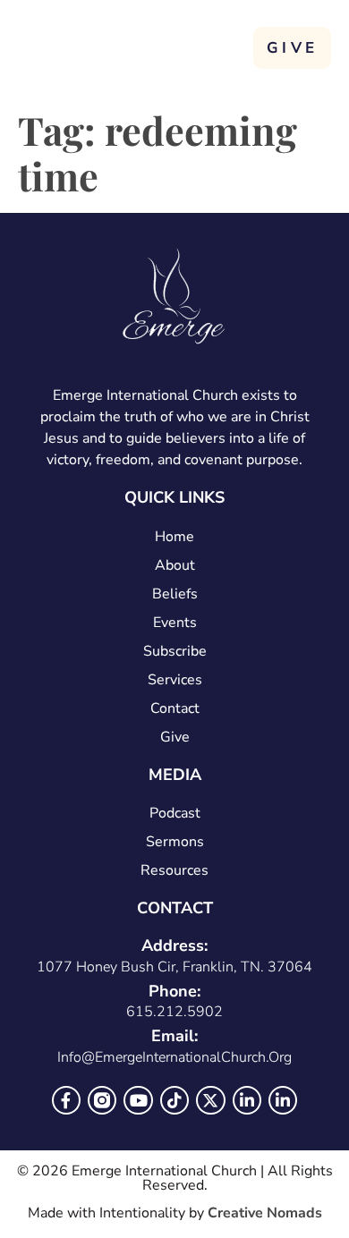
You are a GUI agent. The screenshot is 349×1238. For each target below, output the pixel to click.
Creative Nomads (265, 1213)
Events (175, 622)
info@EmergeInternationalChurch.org (174, 1057)
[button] (229, 46)
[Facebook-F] (66, 1100)
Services (175, 680)
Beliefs (175, 594)
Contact (175, 708)
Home (174, 537)
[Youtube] (137, 1100)
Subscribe (175, 651)
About (175, 565)
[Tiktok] (174, 1100)
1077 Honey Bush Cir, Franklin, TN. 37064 (174, 967)
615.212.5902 (174, 1012)
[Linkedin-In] (247, 1100)
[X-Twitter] (210, 1100)
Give (175, 737)
